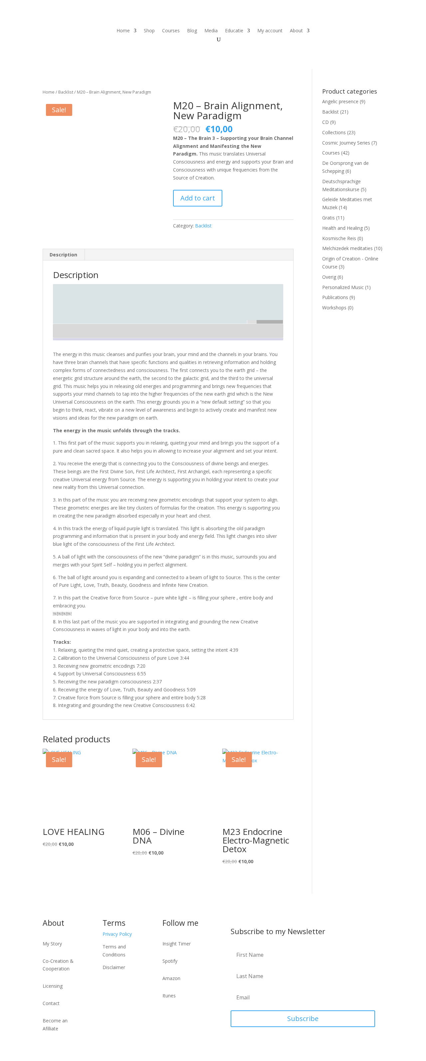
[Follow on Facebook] (348, 31)
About (296, 31)
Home (123, 31)
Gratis (328, 217)
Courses (171, 31)
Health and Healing (342, 228)
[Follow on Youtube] (335, 31)
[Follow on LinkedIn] (362, 31)
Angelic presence (340, 101)
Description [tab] (63, 254)
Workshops (334, 307)
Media (211, 31)
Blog (192, 31)
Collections (334, 132)
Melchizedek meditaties (347, 248)
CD (325, 122)
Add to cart (197, 197)
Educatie (234, 31)
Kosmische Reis (339, 238)
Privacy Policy (117, 934)
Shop (149, 31)
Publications (335, 297)
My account (270, 31)
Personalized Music (343, 287)
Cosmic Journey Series (346, 143)
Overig (329, 277)
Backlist (65, 92)
